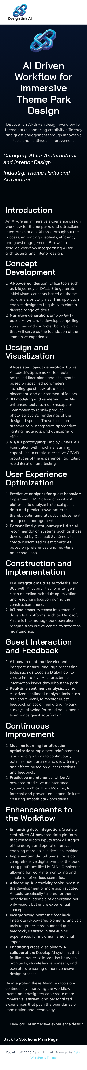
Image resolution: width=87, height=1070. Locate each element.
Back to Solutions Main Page (30, 1039)
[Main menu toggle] (78, 12)
